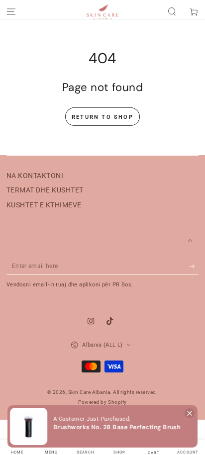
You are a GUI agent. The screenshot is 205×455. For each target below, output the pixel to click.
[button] (102, 426)
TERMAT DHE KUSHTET (45, 190)
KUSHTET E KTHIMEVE (44, 205)
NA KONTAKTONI (35, 176)
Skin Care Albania (89, 392)
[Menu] (11, 12)
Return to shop (102, 117)
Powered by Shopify (102, 402)
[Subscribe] (194, 266)
